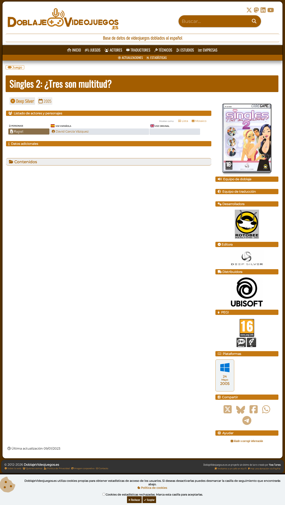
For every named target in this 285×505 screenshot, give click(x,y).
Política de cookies (153, 487)
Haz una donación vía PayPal (265, 468)
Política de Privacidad (58, 468)
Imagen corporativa (83, 468)
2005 (47, 101)
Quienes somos (33, 468)
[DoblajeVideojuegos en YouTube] (271, 10)
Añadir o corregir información (248, 441)
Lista (184, 121)
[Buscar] (254, 21)
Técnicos (165, 50)
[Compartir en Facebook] (254, 409)
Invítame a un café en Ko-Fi (232, 468)
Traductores (140, 50)
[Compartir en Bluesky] (240, 409)
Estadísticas (158, 57)
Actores (115, 50)
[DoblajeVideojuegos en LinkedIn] (263, 10)
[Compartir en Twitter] (228, 409)
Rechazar (135, 500)
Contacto (103, 468)
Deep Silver (24, 101)
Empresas (209, 50)
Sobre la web (14, 468)
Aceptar (150, 500)
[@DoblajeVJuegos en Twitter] (249, 10)
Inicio (76, 50)
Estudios (187, 50)
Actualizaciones (132, 57)
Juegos (94, 50)
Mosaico (200, 121)
